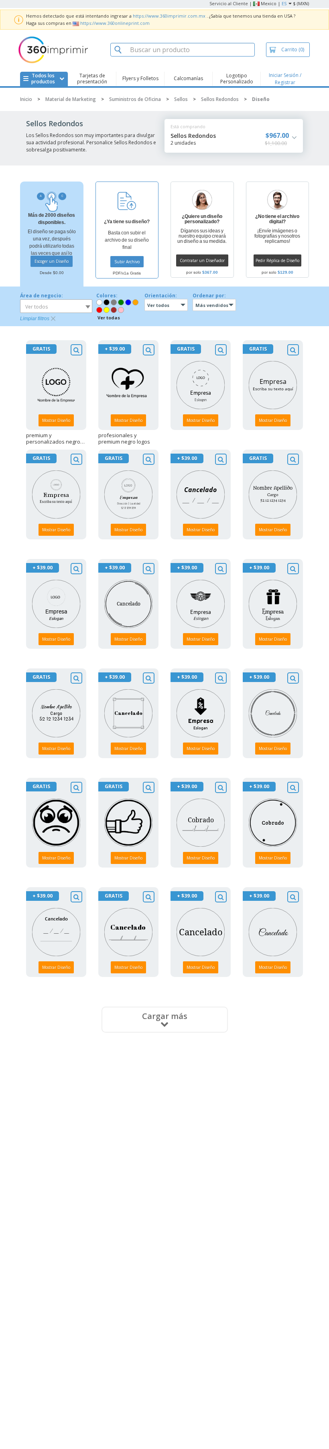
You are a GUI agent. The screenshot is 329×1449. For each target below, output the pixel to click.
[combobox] (56, 306)
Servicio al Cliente (228, 3)
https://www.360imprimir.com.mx (169, 16)
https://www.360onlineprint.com (115, 23)
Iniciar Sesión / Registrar (285, 79)
